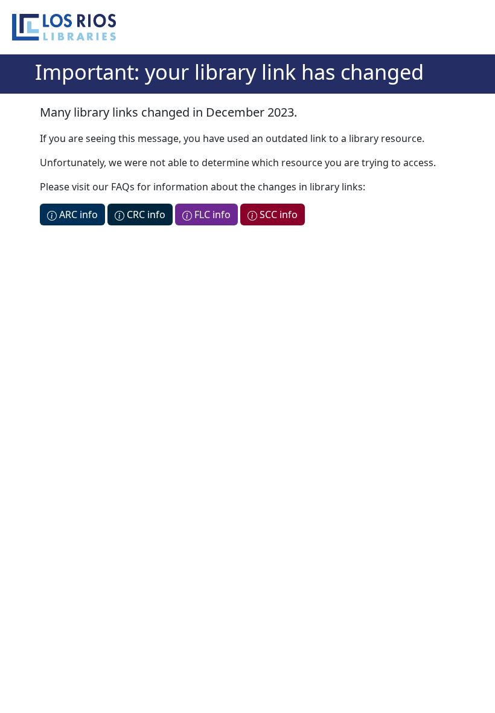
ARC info (77, 214)
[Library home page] (64, 27)
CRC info (144, 214)
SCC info (277, 214)
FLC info (211, 214)
